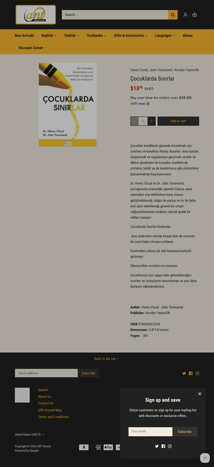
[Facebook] (163, 446)
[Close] (199, 393)
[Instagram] (170, 446)
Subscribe (185, 432)
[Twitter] (157, 446)
